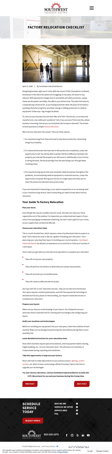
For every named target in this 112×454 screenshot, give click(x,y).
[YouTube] (88, 435)
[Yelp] (77, 435)
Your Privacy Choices (48, 446)
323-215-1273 (51, 434)
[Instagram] (72, 435)
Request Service (32, 420)
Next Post (82, 384)
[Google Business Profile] (83, 435)
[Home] (56, 8)
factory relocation (51, 126)
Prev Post (30, 384)
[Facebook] (66, 435)
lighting (74, 361)
